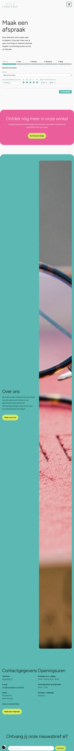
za (37, 79)
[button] (69, 4)
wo (27, 79)
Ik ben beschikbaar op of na (11, 79)
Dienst (4, 72)
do (30, 79)
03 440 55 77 (7, 679)
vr (33, 79)
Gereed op (52, 79)
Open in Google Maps (10, 704)
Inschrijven (60, 748)
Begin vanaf (44, 79)
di (23, 79)
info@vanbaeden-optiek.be (13, 687)
